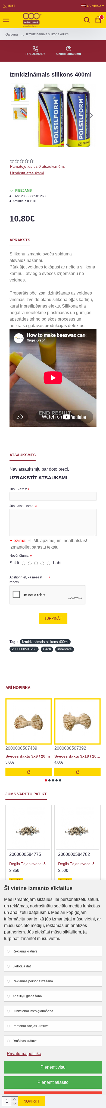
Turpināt (53, 618)
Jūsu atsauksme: (22, 506)
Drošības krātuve (25, 1041)
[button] (38, 115)
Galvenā (11, 34)
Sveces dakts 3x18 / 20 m (77, 756)
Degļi (47, 649)
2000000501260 (24, 649)
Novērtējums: (19, 556)
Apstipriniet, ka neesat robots (26, 579)
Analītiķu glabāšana (27, 996)
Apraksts (20, 240)
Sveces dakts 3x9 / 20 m (27, 756)
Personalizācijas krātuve (31, 1026)
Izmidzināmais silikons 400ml (45, 642)
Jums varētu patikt (26, 794)
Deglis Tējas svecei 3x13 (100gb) (78, 864)
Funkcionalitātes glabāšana (33, 1011)
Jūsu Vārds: (18, 489)
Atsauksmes (23, 455)
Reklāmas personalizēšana (33, 981)
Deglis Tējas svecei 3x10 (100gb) (29, 864)
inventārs (64, 649)
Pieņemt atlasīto (53, 1082)
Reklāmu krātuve (25, 951)
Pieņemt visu (53, 1067)
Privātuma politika (24, 1053)
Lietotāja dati (22, 966)
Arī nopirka (17, 687)
